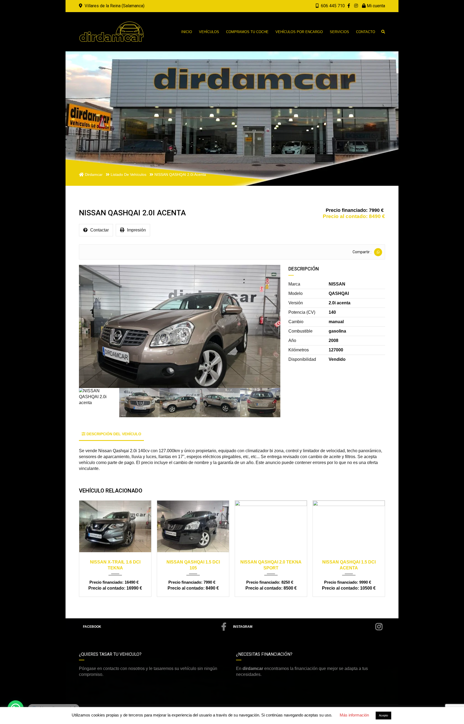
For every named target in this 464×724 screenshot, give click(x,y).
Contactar (99, 230)
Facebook (92, 627)
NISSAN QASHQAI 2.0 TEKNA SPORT (193, 565)
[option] (179, 326)
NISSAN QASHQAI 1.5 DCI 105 (115, 565)
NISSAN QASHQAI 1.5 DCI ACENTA (271, 565)
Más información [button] (354, 715)
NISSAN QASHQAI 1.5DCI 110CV (349, 565)
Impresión (136, 230)
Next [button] (269, 326)
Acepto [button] (383, 715)
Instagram (242, 627)
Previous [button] (90, 326)
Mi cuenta (375, 5)
